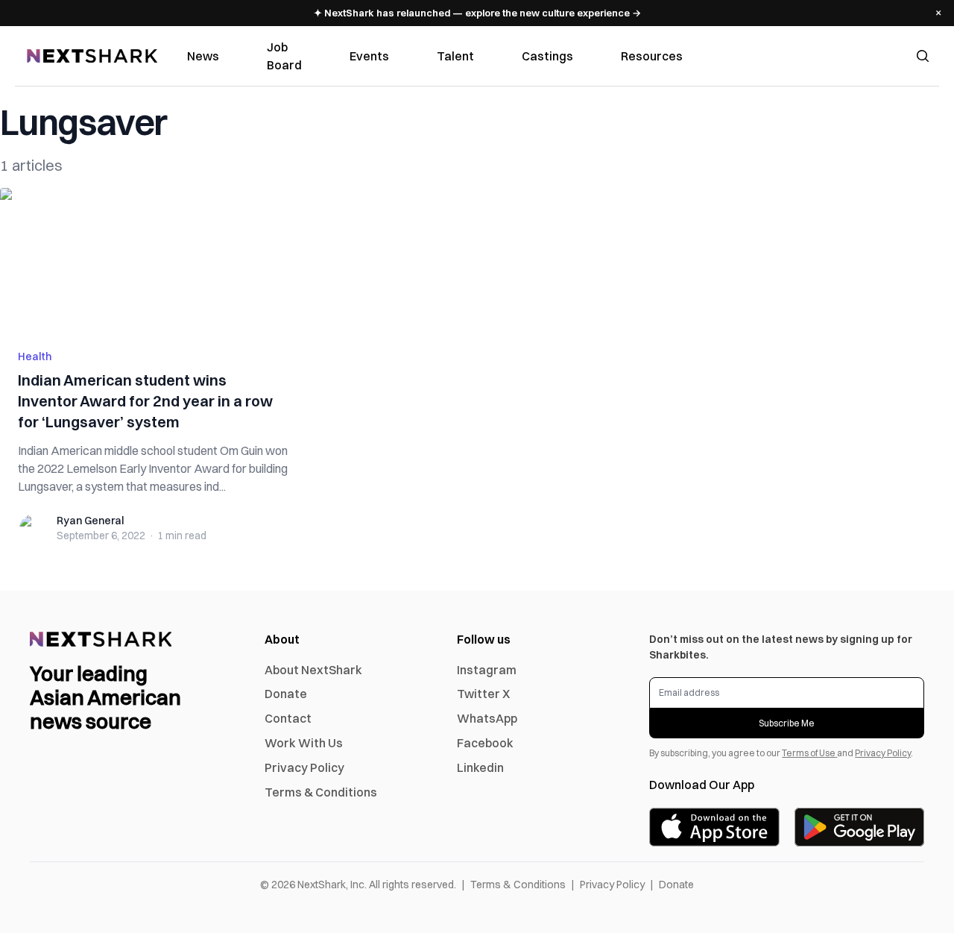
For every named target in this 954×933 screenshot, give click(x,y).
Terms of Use (809, 752)
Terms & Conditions (321, 792)
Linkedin (480, 767)
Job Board (284, 56)
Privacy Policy (304, 767)
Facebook (485, 742)
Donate (286, 693)
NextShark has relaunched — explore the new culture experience (477, 13)
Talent (455, 55)
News (203, 55)
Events (369, 55)
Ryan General (90, 520)
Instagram (487, 669)
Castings (547, 55)
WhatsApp (487, 718)
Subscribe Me (787, 723)
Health (34, 356)
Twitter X (483, 693)
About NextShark (313, 669)
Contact (288, 718)
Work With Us (304, 742)
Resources (652, 55)
